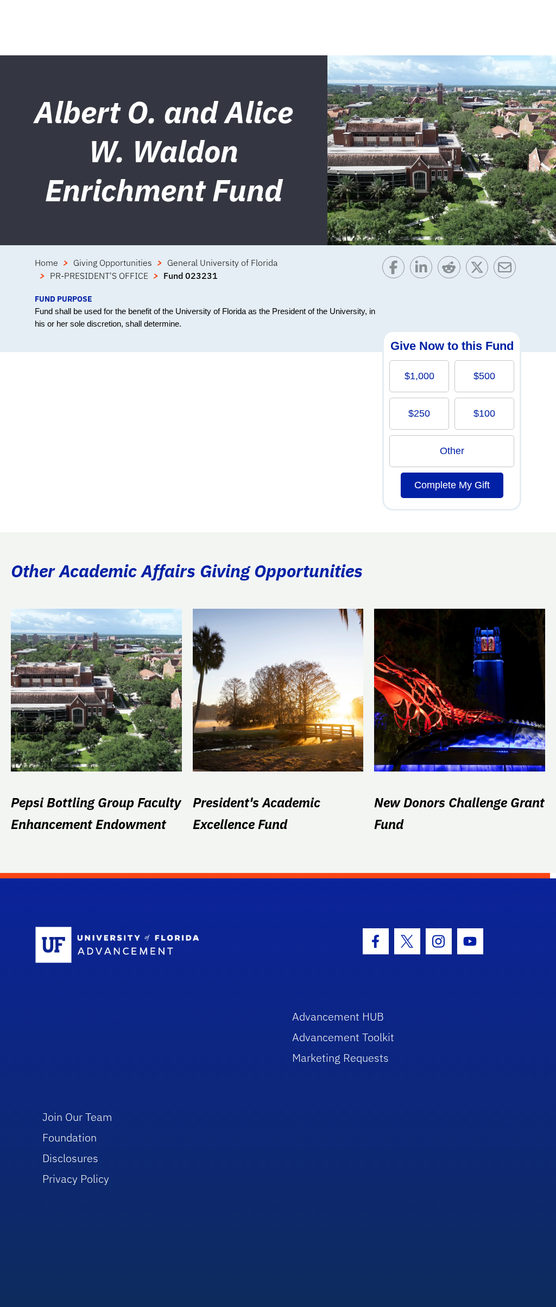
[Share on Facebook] (396, 274)
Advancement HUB (338, 1016)
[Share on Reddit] (451, 274)
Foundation (69, 1137)
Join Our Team (77, 1117)
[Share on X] (480, 274)
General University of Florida (222, 262)
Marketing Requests (340, 1057)
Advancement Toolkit (343, 1037)
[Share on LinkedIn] (424, 274)
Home (46, 262)
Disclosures (70, 1158)
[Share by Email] (507, 274)
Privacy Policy (75, 1178)
